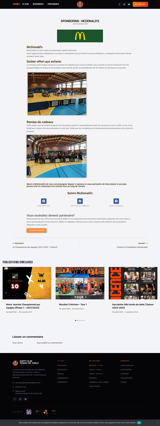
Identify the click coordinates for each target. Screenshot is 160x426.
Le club (25, 4)
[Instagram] (124, 4)
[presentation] (27, 283)
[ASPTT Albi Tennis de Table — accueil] (80, 4)
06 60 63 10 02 (20, 387)
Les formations (126, 369)
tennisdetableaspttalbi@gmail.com (27, 383)
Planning (60, 374)
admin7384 (13, 312)
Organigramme (62, 378)
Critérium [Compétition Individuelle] (132, 245)
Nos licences (62, 369)
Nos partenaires (126, 378)
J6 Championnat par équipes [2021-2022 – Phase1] (34, 245)
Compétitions (62, 382)
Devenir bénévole (127, 365)
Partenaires (53, 4)
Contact (142, 4)
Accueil (16, 4)
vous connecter (30, 343)
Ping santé (93, 378)
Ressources (38, 4)
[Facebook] (119, 4)
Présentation (62, 365)
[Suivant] (154, 292)
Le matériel (125, 374)
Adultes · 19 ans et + (96, 374)
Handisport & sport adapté (99, 382)
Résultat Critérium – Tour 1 (73, 304)
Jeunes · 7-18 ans (95, 369)
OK (139, 422)
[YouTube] (129, 4)
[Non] (157, 423)
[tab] (75, 320)
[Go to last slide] (6, 292)
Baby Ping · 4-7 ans (95, 365)
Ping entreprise (94, 386)
